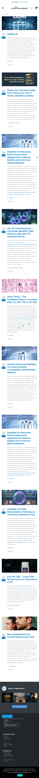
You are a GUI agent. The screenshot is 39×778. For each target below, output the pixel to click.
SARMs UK (12, 34)
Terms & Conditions (9, 756)
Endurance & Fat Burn (14, 123)
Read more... (10, 64)
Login (5, 746)
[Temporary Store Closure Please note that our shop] (7, 698)
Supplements (12, 666)
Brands (5, 761)
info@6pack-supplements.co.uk (12, 724)
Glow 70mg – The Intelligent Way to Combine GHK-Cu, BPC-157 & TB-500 (22, 299)
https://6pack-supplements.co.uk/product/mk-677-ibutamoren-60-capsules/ (21, 244)
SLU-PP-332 (19, 586)
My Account (7, 739)
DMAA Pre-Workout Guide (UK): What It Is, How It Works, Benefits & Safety (21, 93)
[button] (3, 8)
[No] (37, 772)
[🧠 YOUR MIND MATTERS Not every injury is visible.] (31, 698)
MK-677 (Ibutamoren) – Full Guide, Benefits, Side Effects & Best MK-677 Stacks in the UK (20, 232)
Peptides (11, 198)
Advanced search (8, 744)
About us (6, 736)
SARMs (10, 61)
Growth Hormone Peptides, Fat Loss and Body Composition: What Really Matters (21, 368)
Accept (20, 775)
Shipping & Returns (8, 760)
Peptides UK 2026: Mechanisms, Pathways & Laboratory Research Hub (21, 512)
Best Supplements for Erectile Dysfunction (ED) (20, 635)
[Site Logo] (19, 8)
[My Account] (32, 8)
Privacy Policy (7, 752)
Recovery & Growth (14, 268)
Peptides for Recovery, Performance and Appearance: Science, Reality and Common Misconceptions (19, 157)
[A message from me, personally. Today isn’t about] (19, 698)
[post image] (19, 23)
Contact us (6, 737)
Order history (7, 743)
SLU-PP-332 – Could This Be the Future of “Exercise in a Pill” (22, 579)
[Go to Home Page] (2, 14)
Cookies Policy (7, 754)
